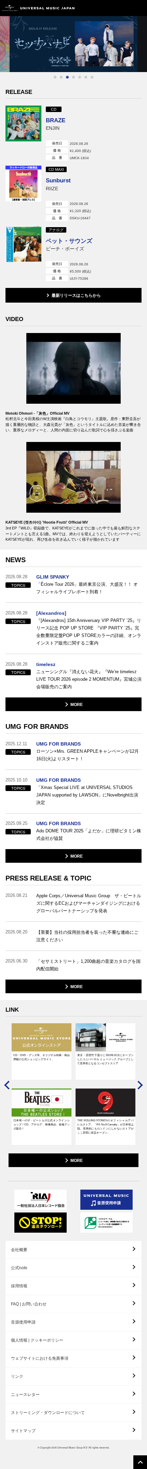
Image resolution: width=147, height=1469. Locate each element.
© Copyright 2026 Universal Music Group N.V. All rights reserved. (73, 1447)
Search (124, 8)
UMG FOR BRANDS (58, 744)
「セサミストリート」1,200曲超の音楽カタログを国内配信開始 (88, 965)
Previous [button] (8, 1085)
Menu (139, 8)
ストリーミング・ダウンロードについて (48, 1412)
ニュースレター (25, 1394)
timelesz (45, 664)
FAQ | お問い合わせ (28, 1304)
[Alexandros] (51, 613)
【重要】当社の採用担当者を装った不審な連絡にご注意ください (87, 936)
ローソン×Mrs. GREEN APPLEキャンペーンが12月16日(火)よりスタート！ (87, 755)
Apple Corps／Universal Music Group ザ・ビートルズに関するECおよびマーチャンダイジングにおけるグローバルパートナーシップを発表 (88, 903)
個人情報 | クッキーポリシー (37, 1340)
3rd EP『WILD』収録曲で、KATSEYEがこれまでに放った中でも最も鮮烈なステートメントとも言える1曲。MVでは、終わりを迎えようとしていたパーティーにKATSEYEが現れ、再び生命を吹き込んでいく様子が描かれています (73, 533)
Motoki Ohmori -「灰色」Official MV (37, 413)
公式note (19, 1267)
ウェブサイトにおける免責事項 (39, 1358)
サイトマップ (23, 1430)
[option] (73, 44)
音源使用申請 (23, 1322)
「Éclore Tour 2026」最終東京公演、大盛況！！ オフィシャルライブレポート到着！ (87, 588)
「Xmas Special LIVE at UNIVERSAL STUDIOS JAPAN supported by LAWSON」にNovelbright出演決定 (87, 795)
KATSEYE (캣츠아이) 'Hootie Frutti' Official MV (46, 522)
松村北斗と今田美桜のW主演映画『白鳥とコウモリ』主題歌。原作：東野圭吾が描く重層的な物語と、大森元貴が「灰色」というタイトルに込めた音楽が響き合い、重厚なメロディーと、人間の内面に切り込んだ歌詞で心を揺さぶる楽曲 (73, 424)
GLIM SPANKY (52, 577)
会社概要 (19, 1249)
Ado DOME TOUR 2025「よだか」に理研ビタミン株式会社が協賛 (88, 834)
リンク (17, 1376)
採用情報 (19, 1286)
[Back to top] (140, 1462)
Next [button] (138, 1085)
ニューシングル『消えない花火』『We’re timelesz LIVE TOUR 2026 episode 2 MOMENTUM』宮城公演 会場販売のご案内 (89, 679)
